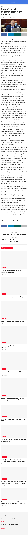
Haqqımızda (3, 524)
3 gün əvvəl (4, 274)
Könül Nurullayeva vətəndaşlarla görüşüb (12, 321)
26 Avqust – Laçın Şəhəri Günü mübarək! (12, 297)
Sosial (8, 6)
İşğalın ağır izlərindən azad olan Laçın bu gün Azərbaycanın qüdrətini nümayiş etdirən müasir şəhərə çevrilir (13, 461)
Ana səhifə (3, 6)
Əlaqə (16, 524)
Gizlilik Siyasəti (11, 524)
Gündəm (4, 416)
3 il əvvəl (3, 17)
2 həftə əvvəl (4, 349)
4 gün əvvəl (4, 485)
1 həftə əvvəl (4, 323)
